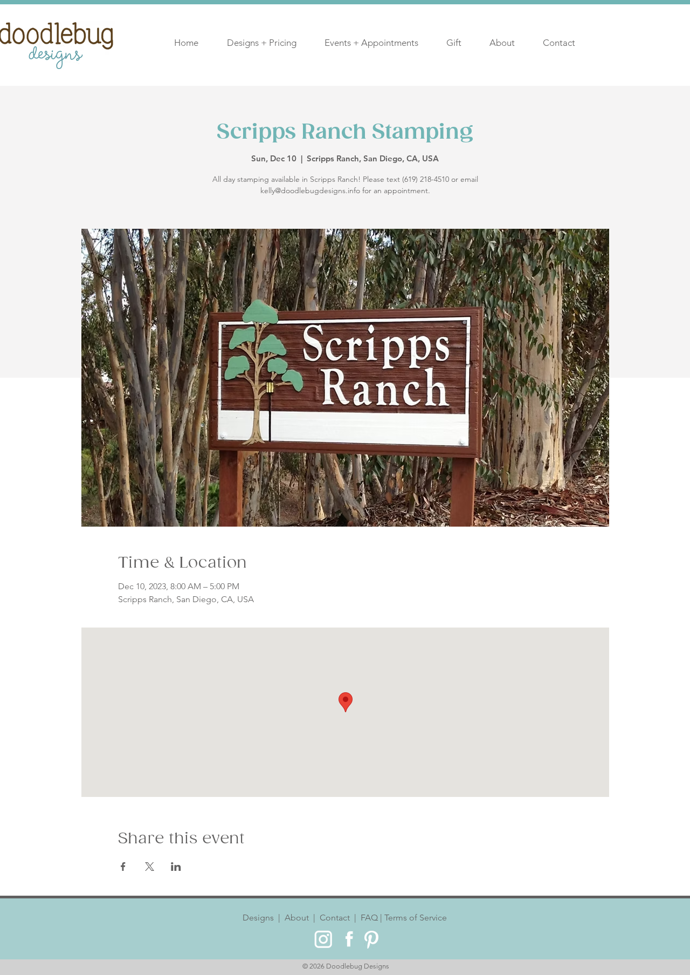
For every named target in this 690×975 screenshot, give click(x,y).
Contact (334, 917)
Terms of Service (414, 917)
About (296, 917)
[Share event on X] (149, 866)
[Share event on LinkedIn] (176, 866)
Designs (260, 917)
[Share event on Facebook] (123, 866)
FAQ (368, 917)
